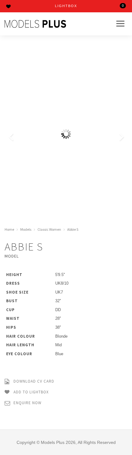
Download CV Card (33, 381)
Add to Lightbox (30, 392)
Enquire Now (26, 402)
